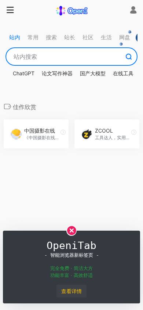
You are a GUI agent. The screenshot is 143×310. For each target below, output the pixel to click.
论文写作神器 (57, 73)
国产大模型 (93, 73)
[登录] (133, 11)
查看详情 (71, 291)
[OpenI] (71, 10)
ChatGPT (23, 73)
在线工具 (123, 73)
